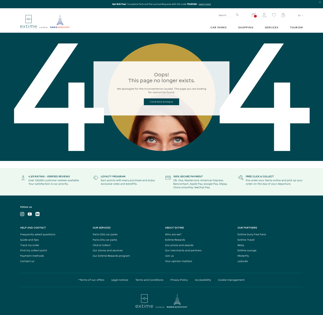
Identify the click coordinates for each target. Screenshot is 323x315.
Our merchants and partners (183, 250)
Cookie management (231, 279)
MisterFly (243, 255)
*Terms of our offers (91, 279)
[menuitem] (218, 27)
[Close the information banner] (320, 2)
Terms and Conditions (149, 279)
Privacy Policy (179, 279)
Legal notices (119, 279)
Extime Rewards (175, 239)
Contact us (27, 261)
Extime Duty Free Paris (252, 234)
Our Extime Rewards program (111, 255)
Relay (241, 245)
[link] (218, 27)
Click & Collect (102, 245)
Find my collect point (33, 250)
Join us (169, 255)
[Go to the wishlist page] (274, 15)
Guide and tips (29, 239)
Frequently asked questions (37, 234)
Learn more (205, 4)
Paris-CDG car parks (105, 234)
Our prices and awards (179, 245)
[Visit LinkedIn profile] (37, 214)
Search (222, 15)
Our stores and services (108, 250)
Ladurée (243, 261)
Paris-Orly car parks (105, 239)
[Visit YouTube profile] (30, 214)
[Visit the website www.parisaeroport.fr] (161, 301)
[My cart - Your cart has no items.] (283, 15)
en (299, 15)
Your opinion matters (178, 261)
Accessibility (203, 279)
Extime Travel (246, 239)
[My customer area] (264, 15)
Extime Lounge (247, 250)
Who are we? (173, 234)
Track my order (29, 245)
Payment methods (32, 255)
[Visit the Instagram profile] (22, 214)
